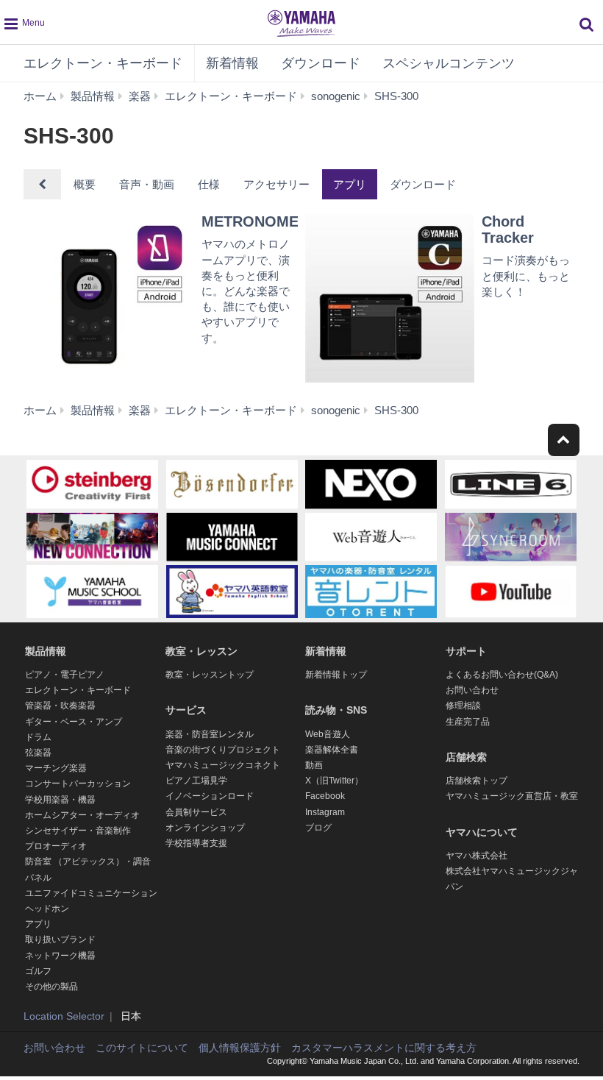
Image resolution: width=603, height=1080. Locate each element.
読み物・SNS (336, 710)
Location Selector (64, 1016)
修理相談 (463, 705)
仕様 (209, 184)
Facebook (325, 796)
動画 (314, 765)
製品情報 (45, 651)
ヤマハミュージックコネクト (222, 765)
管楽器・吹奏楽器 (60, 705)
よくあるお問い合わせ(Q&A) (502, 674)
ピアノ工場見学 (196, 780)
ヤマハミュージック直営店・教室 (512, 796)
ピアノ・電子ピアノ (64, 674)
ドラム (38, 737)
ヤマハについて (482, 832)
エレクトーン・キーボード (103, 63)
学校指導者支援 (196, 843)
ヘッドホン (47, 908)
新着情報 (232, 63)
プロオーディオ (56, 846)
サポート (466, 651)
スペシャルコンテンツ (448, 63)
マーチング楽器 (56, 768)
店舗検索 (466, 757)
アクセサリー (276, 184)
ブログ (318, 828)
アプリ (349, 184)
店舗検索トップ (476, 780)
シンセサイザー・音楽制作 (78, 830)
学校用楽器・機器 (60, 800)
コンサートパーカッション (78, 783)
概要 (85, 184)
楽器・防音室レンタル (209, 734)
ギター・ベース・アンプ (73, 722)
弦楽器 (38, 752)
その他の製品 (51, 986)
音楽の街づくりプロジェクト (222, 750)
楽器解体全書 (331, 750)
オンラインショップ (205, 828)
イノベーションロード (209, 796)
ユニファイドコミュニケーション (91, 893)
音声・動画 (146, 184)
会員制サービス (196, 812)
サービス (186, 710)
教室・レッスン (201, 651)
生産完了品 (468, 722)
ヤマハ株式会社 (476, 855)
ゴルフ (38, 971)
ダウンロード (320, 63)
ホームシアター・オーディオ (82, 815)
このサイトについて (142, 1048)
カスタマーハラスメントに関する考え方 (384, 1048)
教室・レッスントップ (209, 674)
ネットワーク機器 (60, 956)
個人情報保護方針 (240, 1048)
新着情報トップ (336, 674)
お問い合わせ (472, 690)
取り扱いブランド (60, 939)
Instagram (325, 812)
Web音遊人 (327, 734)
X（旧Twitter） (334, 780)
